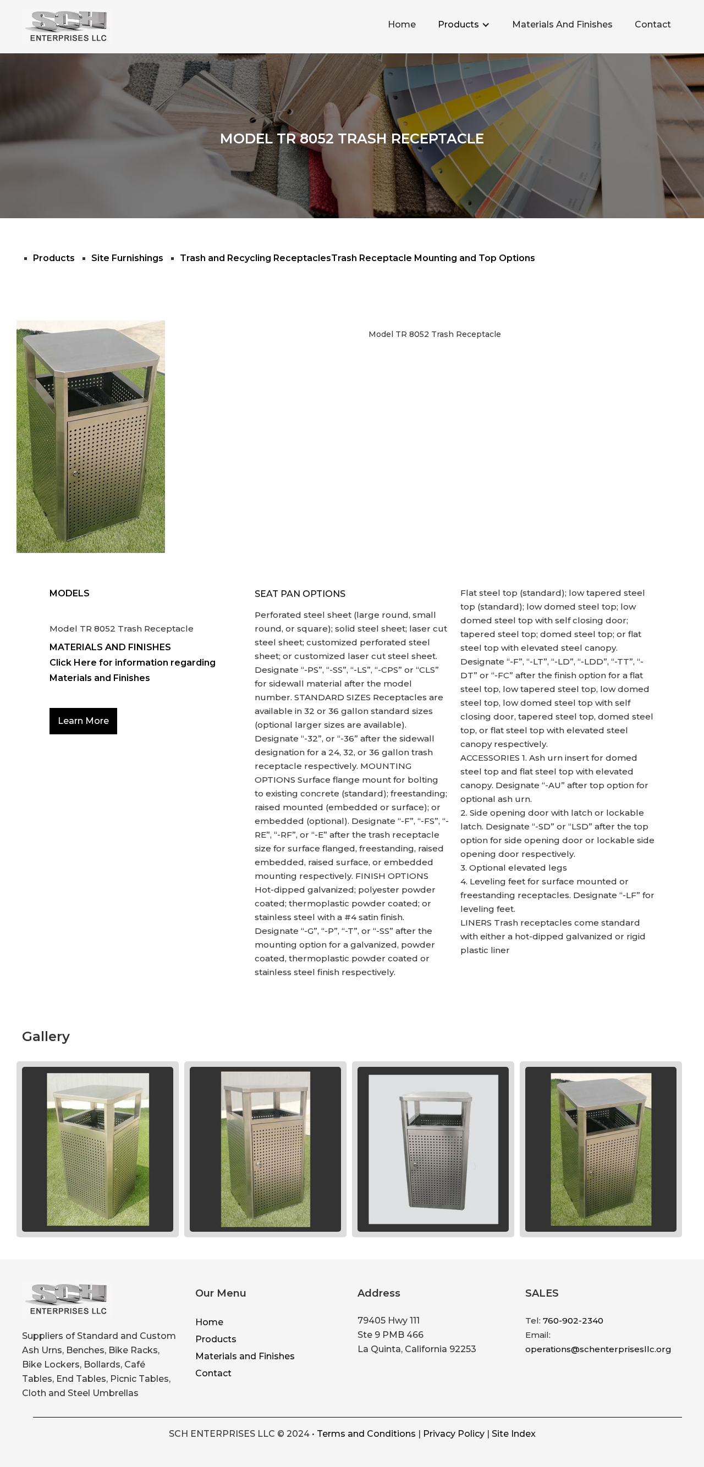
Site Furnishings (127, 258)
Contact (653, 24)
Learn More (83, 721)
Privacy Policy (454, 1434)
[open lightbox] (97, 1149)
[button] (464, 24)
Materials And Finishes (562, 24)
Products (458, 24)
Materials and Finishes (245, 1356)
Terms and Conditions (366, 1434)
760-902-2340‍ (573, 1320)
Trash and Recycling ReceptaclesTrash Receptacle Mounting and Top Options (357, 258)
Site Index (514, 1434)
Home (402, 24)
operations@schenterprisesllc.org (598, 1349)
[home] (67, 26)
